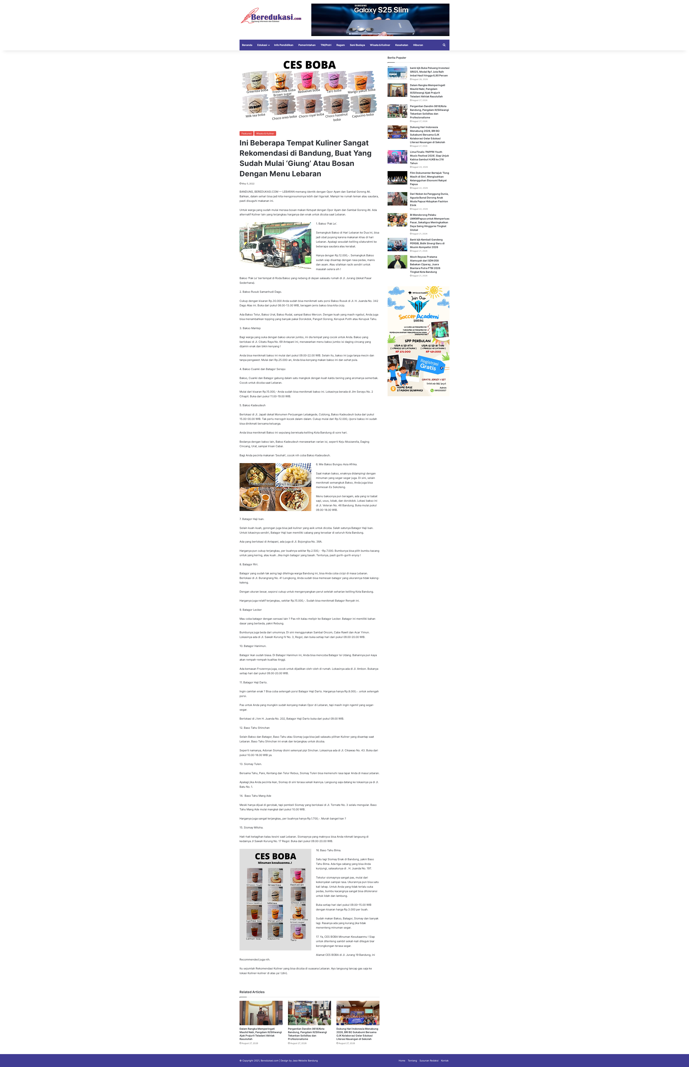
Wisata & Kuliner (380, 44)
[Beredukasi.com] (271, 15)
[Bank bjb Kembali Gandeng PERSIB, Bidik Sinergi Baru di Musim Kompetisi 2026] (397, 244)
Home (402, 1060)
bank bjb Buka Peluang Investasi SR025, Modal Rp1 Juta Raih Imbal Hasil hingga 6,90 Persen (429, 71)
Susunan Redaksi (429, 1060)
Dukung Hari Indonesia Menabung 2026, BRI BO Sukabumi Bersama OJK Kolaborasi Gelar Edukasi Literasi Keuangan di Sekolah (427, 135)
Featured (247, 133)
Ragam (340, 44)
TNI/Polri (326, 44)
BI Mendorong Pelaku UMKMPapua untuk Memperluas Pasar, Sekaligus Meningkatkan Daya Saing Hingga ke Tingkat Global (429, 222)
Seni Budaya (357, 44)
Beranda (247, 44)
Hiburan (418, 44)
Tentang (412, 1060)
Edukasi (262, 44)
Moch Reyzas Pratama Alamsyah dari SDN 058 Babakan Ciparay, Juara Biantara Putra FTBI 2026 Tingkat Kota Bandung (425, 264)
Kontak (445, 1060)
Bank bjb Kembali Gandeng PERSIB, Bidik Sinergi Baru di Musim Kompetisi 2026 (427, 243)
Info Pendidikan (283, 44)
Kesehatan (401, 44)
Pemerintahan (307, 44)
